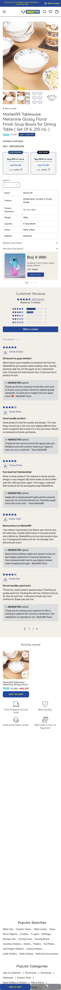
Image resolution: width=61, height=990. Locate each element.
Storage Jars (9, 939)
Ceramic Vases (23, 929)
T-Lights (35, 934)
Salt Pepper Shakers (13, 949)
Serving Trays (25, 939)
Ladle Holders (10, 954)
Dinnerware (31, 973)
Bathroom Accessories (47, 954)
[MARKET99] (30, 11)
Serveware (46, 973)
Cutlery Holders (34, 949)
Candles (24, 934)
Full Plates (48, 944)
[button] (44, 12)
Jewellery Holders (12, 944)
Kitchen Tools (24, 977)
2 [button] (29, 629)
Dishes (27, 944)
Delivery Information (12, 243)
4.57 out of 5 (38, 299)
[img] (9, 347)
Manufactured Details (13, 248)
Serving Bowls (42, 939)
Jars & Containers (12, 973)
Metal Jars (8, 929)
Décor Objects (10, 934)
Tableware (8, 977)
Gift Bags (46, 934)
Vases (52, 929)
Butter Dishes (26, 954)
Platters (37, 944)
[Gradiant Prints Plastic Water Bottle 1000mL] (15, 265)
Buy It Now (50, 986)
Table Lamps (40, 929)
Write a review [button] (30, 329)
